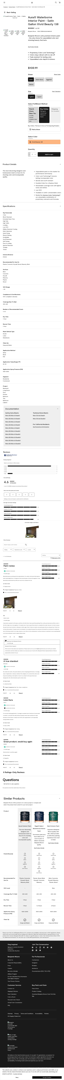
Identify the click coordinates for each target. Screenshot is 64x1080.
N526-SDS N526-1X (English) (12, 415)
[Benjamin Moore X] (51, 947)
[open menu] (4, 2)
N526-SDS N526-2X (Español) (13, 437)
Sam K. (5, 702)
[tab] (6, 32)
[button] (56, 2)
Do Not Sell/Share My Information (17, 976)
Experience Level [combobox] (18, 549)
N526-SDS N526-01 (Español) (12, 431)
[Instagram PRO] (40, 947)
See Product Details (33, 46)
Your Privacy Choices (14, 981)
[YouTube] (43, 947)
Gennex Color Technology (51, 195)
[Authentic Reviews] (10, 455)
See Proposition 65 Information (41, 426)
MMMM (5, 744)
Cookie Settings (17, 1074)
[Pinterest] (47, 947)
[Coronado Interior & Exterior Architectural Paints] (15, 1047)
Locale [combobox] (29, 549)
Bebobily (5, 663)
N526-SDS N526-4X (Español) (13, 443)
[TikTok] (40, 950)
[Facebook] (32, 947)
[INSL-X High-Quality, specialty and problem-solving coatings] (15, 1036)
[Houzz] (32, 950)
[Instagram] (36, 947)
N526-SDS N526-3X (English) (12, 418)
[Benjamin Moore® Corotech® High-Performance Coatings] (15, 1025)
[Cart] (60, 2)
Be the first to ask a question (11, 784)
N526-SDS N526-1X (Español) (12, 434)
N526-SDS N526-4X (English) (12, 421)
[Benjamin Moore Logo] (32, 2)
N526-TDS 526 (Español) (39, 418)
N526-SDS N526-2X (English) (12, 424)
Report (20, 610)
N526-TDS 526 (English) (39, 415)
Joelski (5, 568)
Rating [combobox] (5, 549)
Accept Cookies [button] (47, 1077)
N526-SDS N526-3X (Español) (13, 440)
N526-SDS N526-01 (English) (12, 428)
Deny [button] (17, 1077)
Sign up (10, 947)
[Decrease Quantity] (29, 154)
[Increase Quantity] (35, 154)
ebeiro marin (6, 618)
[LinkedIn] (36, 950)
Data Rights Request (13, 978)
